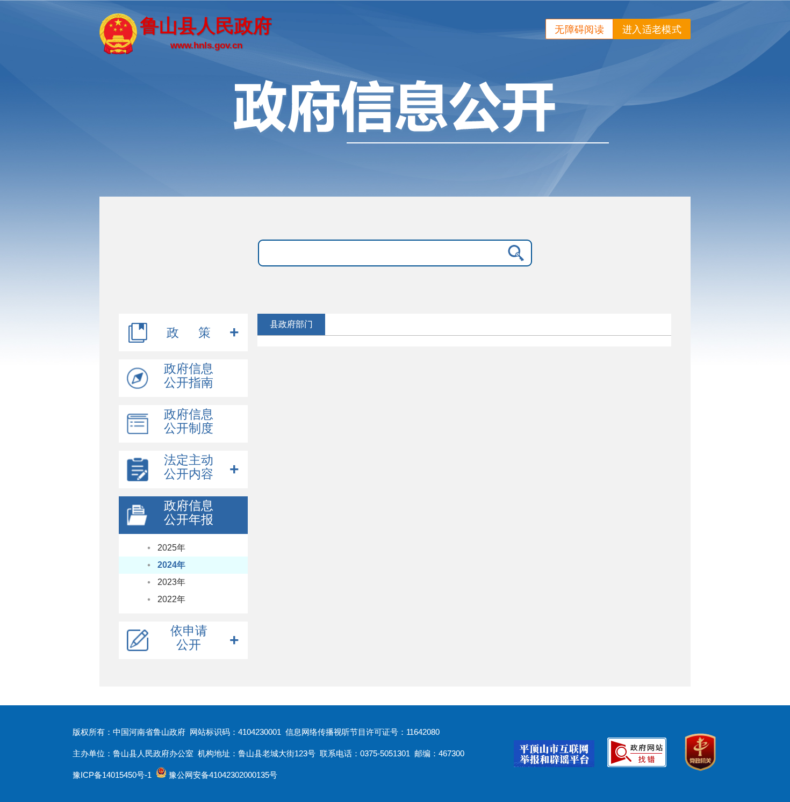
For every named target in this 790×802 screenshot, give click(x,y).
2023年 (171, 582)
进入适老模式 (651, 29)
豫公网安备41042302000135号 (222, 774)
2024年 (171, 564)
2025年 (171, 547)
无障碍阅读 (579, 29)
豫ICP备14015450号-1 (112, 774)
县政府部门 (291, 324)
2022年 (171, 599)
